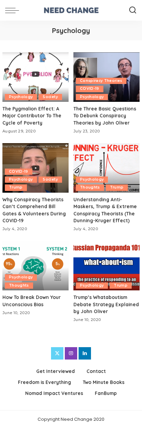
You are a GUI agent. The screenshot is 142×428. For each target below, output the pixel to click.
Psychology (21, 97)
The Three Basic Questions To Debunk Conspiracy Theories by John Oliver (104, 116)
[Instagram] (71, 353)
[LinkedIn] (85, 353)
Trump (16, 187)
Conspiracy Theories (101, 80)
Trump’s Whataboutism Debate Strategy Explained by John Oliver (106, 304)
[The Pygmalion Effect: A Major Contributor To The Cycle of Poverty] (35, 77)
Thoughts (90, 187)
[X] (57, 353)
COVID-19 (89, 88)
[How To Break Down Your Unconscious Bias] (35, 265)
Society (50, 97)
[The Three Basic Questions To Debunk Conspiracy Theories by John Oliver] (106, 77)
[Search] (133, 10)
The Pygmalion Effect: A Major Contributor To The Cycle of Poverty (31, 116)
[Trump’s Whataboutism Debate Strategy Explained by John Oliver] (106, 265)
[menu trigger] (13, 10)
